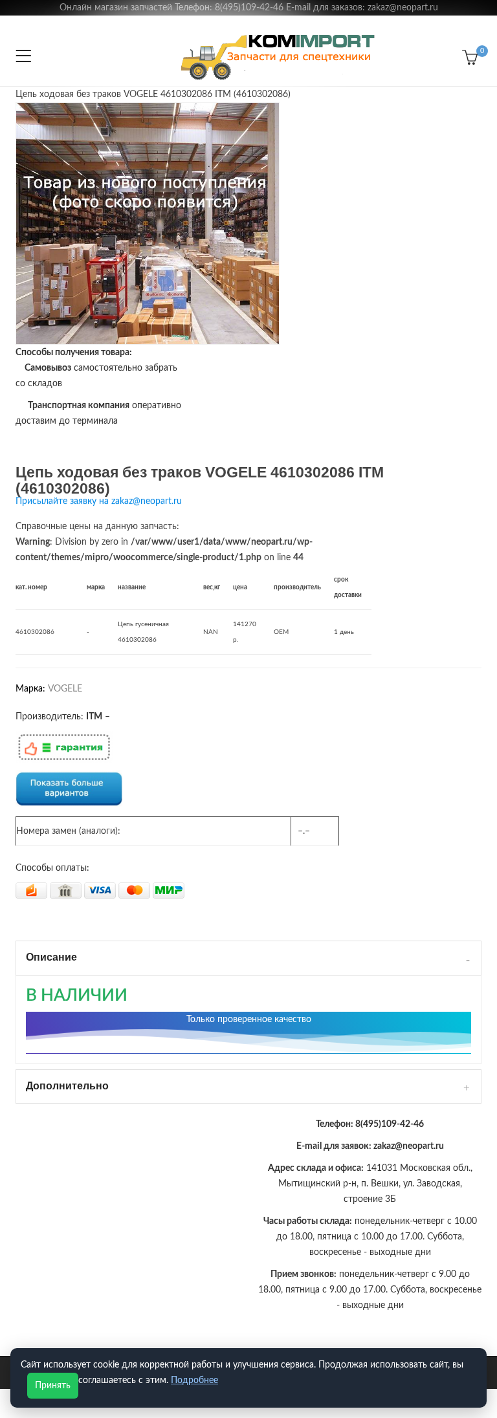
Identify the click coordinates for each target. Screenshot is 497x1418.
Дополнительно (67, 1085)
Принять (53, 1385)
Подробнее (194, 1380)
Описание (51, 957)
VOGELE (65, 688)
